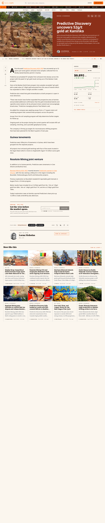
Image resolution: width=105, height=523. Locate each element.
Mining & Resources (22, 225)
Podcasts (80, 10)
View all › (97, 102)
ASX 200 (47, 10)
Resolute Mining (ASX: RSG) (19, 171)
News (6, 58)
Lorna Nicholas (65, 51)
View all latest (95, 247)
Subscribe (64, 208)
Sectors (54, 10)
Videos (73, 10)
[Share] (5, 67)
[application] (87, 85)
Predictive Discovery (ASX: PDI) (33, 68)
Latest (32, 10)
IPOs (67, 10)
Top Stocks (39, 10)
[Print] (5, 70)
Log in (89, 3)
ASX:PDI (33, 225)
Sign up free (98, 3)
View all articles (61, 233)
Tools (61, 10)
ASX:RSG (41, 225)
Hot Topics (25, 10)
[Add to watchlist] (99, 66)
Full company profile (79, 109)
